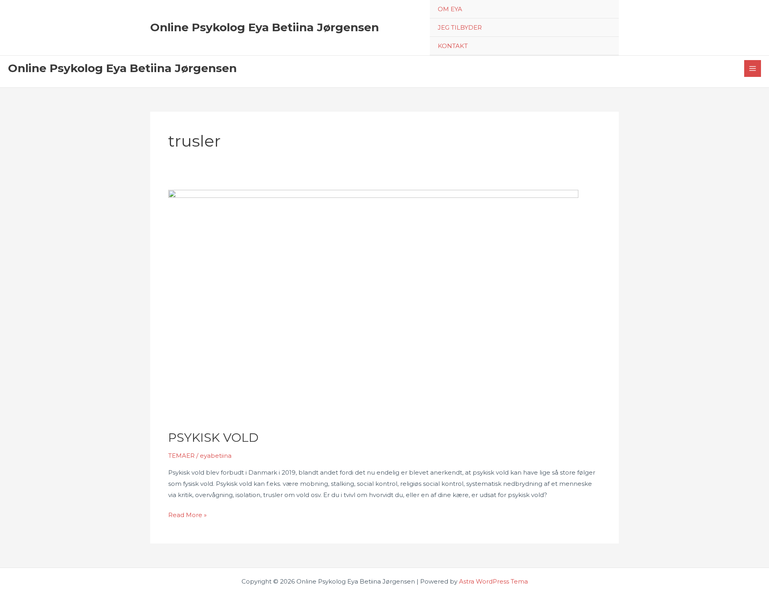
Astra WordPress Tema (493, 581)
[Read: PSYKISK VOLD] (373, 304)
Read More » (187, 516)
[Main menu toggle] (752, 68)
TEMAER (181, 455)
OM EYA (450, 9)
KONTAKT (453, 46)
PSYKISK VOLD (213, 437)
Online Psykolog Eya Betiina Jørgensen (264, 27)
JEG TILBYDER (460, 27)
